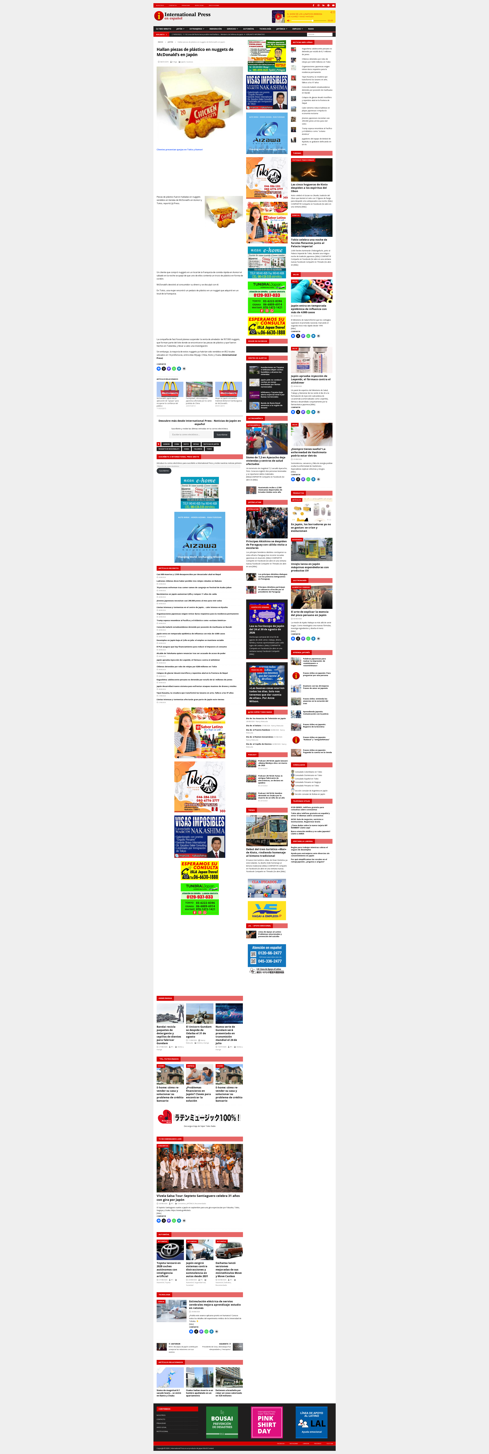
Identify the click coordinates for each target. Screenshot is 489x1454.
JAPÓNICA (190, 1203)
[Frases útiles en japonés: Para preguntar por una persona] (296, 676)
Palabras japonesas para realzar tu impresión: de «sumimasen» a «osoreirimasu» (314, 662)
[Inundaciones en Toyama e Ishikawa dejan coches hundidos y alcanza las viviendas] (254, 370)
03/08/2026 (222, 1280)
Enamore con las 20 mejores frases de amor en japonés (316, 687)
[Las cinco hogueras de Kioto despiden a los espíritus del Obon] (311, 169)
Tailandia (198, 449)
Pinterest (317, 1443)
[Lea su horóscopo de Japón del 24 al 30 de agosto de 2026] (266, 613)
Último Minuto (163, 29)
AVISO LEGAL (199, 5)
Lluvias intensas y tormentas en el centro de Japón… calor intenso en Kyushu (192, 607)
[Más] (159, 1213)
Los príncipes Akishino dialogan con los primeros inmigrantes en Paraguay (272, 576)
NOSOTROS (160, 5)
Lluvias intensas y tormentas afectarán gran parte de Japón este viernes (190, 699)
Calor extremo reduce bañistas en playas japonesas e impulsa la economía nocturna (316, 111)
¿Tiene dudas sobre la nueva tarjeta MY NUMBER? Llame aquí (309, 826)
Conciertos (182, 1203)
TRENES (251, 810)
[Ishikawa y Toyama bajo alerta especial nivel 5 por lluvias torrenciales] (254, 395)
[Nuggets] (200, 138)
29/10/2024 (263, 768)
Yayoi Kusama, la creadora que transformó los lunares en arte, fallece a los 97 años (195, 693)
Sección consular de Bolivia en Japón (309, 794)
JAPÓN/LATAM (254, 502)
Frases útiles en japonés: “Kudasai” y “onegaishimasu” (316, 738)
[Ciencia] (172, 1311)
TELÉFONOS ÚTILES (301, 801)
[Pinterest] (328, 5)
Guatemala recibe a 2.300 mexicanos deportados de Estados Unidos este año (270, 489)
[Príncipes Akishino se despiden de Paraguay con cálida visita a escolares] (267, 522)
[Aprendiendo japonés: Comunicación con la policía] (296, 714)
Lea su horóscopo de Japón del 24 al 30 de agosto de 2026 (266, 629)
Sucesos (189, 62)
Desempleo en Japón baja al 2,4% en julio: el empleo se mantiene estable (190, 640)
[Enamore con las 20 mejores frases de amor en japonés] (296, 688)
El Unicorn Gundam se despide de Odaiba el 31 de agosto (199, 1031)
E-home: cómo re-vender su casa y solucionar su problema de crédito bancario (170, 1094)
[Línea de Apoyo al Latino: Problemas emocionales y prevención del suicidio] (251, 934)
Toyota (167, 1282)
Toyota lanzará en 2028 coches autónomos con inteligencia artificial (169, 1269)
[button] (200, 103)
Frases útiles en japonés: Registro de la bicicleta (314, 725)
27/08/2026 (162, 696)
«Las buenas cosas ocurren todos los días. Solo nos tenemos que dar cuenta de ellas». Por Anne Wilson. (266, 694)
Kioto (186, 444)
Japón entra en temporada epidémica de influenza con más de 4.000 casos (191, 633)
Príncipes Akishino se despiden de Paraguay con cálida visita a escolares (266, 545)
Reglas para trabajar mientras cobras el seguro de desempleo (309, 848)
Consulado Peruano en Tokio (306, 785)
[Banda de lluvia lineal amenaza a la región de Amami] (254, 406)
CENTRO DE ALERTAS (257, 358)
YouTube (330, 1443)
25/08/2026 (297, 459)
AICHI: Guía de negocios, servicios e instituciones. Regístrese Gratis (307, 820)
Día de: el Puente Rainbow (258, 730)
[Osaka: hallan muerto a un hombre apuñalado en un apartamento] (199, 1377)
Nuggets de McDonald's (169, 449)
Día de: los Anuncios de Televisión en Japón (266, 718)
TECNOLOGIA (164, 1294)
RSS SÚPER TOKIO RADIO (261, 712)
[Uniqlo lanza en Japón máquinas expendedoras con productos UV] (311, 549)
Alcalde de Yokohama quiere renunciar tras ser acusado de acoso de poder (191, 653)
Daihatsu (227, 1282)
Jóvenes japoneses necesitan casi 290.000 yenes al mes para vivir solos (189, 600)
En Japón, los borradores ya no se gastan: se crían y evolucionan (311, 528)
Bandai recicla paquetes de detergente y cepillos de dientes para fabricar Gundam (169, 1035)
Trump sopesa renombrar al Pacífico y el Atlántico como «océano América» (191, 620)
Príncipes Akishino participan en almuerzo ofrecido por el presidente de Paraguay (271, 589)
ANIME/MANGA (165, 998)
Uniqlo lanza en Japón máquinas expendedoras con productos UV (310, 567)
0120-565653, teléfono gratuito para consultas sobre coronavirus (307, 808)
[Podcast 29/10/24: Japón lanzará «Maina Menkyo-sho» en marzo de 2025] (251, 763)
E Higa (174, 62)
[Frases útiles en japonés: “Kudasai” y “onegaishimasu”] (296, 740)
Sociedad (189, 1285)
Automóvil (248, 29)
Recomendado (200, 1203)
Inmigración (215, 29)
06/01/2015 (164, 62)
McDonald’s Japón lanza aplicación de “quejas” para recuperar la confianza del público (168, 402)
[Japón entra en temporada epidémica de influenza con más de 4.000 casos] (311, 291)
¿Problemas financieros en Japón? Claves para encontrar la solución (198, 1094)
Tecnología (265, 29)
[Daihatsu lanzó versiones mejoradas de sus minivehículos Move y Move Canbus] (229, 1250)
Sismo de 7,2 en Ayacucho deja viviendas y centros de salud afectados (265, 461)
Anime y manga (203, 1043)
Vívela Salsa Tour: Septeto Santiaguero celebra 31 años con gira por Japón (198, 1198)
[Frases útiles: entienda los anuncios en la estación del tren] (296, 701)
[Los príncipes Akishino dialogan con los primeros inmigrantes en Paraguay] (251, 577)
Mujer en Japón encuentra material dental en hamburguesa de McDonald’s (228, 401)
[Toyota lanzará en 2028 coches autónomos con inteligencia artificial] (170, 1250)
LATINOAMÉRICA (255, 418)
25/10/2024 (263, 786)
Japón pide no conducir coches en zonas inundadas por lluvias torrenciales (271, 383)
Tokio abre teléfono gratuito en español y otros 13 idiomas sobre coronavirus (310, 814)
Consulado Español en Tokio (306, 778)
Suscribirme (164, 470)
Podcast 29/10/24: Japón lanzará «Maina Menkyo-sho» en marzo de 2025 (273, 763)
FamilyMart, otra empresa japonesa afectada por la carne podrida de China (199, 401)
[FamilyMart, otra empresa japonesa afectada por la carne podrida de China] (199, 389)
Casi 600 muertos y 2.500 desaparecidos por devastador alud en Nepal (189, 574)
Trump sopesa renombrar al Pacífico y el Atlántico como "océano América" (317, 131)
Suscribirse (222, 434)
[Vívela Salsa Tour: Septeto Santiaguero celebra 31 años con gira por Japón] (200, 1168)
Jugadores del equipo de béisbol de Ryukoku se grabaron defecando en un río (316, 141)
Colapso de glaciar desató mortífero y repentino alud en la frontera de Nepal (192, 673)
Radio (311, 29)
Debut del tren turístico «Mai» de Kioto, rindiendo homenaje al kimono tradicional (266, 852)
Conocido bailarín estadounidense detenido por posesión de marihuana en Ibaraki (194, 627)
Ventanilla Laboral (303, 841)
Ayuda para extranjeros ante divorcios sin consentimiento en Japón (310, 854)
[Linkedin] (323, 5)
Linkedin (306, 1443)
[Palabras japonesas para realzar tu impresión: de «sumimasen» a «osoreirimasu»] (296, 661)
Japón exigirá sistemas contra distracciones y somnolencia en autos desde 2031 (197, 1269)
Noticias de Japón (211, 444)
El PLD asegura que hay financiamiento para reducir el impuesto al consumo (192, 646)
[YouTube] (333, 5)
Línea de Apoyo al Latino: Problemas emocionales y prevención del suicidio (270, 934)
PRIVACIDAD (186, 5)
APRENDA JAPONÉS (301, 652)
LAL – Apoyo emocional (259, 925)
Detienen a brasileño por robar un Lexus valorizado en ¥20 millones (229, 1393)
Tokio (209, 449)
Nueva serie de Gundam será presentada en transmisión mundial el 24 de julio (226, 1035)
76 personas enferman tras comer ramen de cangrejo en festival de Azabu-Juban (194, 587)
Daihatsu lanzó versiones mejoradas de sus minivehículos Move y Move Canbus (229, 1269)
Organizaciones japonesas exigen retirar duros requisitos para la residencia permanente (198, 614)
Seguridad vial (200, 1282)
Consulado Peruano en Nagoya (307, 782)
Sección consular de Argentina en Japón (311, 790)
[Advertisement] (200, 171)
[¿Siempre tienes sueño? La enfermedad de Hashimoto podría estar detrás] (311, 434)
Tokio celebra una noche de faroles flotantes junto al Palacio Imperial (309, 243)
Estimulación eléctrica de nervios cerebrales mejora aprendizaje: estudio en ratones (215, 1305)
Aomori (166, 444)
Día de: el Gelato (253, 725)
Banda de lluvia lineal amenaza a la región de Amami (271, 405)
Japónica (280, 29)
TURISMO (297, 153)
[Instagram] (318, 5)
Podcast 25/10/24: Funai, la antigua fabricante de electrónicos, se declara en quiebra (270, 779)
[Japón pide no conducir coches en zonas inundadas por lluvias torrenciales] (254, 382)
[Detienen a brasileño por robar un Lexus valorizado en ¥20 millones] (229, 1377)
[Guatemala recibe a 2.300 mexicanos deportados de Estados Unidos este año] (251, 490)
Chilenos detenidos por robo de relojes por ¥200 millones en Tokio (187, 666)
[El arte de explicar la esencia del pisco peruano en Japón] (311, 597)
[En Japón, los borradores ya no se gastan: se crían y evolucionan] (311, 509)
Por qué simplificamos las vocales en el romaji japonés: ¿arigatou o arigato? (309, 860)
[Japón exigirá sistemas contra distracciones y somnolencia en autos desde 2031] (199, 1250)
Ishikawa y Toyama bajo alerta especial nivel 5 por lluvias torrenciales (272, 394)
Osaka (186, 449)
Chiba (176, 444)
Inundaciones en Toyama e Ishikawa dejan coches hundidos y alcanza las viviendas (272, 371)
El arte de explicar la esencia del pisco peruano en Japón (310, 613)
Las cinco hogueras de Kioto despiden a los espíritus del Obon (309, 188)
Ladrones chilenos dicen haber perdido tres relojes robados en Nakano (189, 581)
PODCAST (252, 754)
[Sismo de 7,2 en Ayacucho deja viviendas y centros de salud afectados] (267, 438)
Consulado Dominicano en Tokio (308, 775)
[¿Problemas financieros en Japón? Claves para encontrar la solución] (199, 1074)
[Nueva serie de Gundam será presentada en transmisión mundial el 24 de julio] (229, 1013)
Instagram (294, 1443)
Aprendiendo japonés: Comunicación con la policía (315, 712)
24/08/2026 (192, 1280)
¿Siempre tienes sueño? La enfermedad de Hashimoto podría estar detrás (309, 452)
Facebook (280, 1443)
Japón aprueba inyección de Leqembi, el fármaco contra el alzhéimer (188, 660)
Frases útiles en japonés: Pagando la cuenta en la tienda (317, 751)
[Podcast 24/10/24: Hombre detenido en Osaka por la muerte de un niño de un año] (251, 796)
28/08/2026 (162, 597)
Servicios (231, 29)
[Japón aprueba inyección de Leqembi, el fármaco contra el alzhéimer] (311, 360)
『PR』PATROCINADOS (169, 1059)
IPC (172, 1047)
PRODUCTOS (298, 493)
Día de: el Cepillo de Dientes (259, 744)
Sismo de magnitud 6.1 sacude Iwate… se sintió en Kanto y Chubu (169, 1393)
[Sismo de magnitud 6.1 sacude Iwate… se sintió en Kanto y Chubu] (170, 1377)
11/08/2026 (192, 1040)
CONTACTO (173, 5)
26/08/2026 (163, 1203)
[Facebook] (313, 5)
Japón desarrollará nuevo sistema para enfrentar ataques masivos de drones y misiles (196, 686)
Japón (179, 29)
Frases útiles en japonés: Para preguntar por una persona (317, 674)
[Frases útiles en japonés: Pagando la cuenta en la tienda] (296, 753)
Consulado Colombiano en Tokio (308, 772)
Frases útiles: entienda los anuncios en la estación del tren (315, 700)
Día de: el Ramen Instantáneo (259, 737)
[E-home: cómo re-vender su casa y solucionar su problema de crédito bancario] (170, 1074)
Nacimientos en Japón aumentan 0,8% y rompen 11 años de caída (187, 594)
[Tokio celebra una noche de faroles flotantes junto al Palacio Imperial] (311, 225)
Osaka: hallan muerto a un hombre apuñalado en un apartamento (199, 1393)
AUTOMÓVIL (164, 1234)
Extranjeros (196, 29)
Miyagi (196, 444)
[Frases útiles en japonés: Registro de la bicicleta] (296, 727)
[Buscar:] (319, 34)
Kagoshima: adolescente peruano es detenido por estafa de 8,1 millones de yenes (194, 679)
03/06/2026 (297, 619)
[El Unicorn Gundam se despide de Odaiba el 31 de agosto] (199, 1013)
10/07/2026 (222, 1047)
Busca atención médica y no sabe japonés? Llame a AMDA (310, 832)
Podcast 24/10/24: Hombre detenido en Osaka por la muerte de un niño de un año (271, 795)
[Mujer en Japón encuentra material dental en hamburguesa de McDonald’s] (228, 389)
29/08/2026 (162, 577)
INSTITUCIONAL (214, 5)
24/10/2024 (263, 801)
